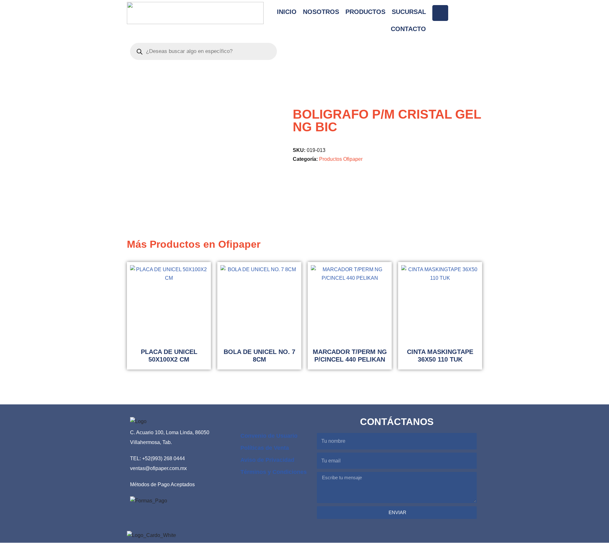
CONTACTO (408, 28)
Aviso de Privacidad (267, 460)
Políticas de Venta (264, 448)
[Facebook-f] (440, 13)
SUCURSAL (409, 11)
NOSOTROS (321, 11)
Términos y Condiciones (273, 472)
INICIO (287, 11)
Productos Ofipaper (341, 159)
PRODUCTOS (365, 11)
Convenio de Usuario (269, 436)
